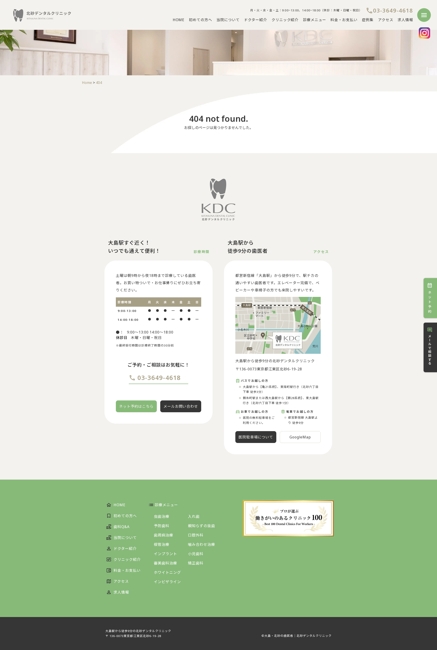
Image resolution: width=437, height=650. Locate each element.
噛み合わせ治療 (201, 544)
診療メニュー (314, 19)
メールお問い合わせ (180, 406)
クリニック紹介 (285, 19)
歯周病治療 (163, 535)
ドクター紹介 (255, 19)
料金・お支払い (344, 19)
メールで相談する (429, 349)
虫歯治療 (161, 516)
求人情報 (405, 19)
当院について (228, 19)
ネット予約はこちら (136, 406)
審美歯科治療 (165, 563)
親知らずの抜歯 (201, 525)
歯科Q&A (121, 526)
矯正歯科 (195, 563)
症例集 (367, 19)
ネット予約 (430, 302)
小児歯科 (195, 553)
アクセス (385, 19)
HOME (179, 19)
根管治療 (161, 544)
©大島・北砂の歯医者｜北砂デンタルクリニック (297, 636)
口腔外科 (195, 535)
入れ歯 (194, 516)
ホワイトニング (167, 572)
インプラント (165, 553)
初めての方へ (200, 19)
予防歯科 (161, 525)
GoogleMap (300, 437)
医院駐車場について (256, 437)
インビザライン (167, 581)
